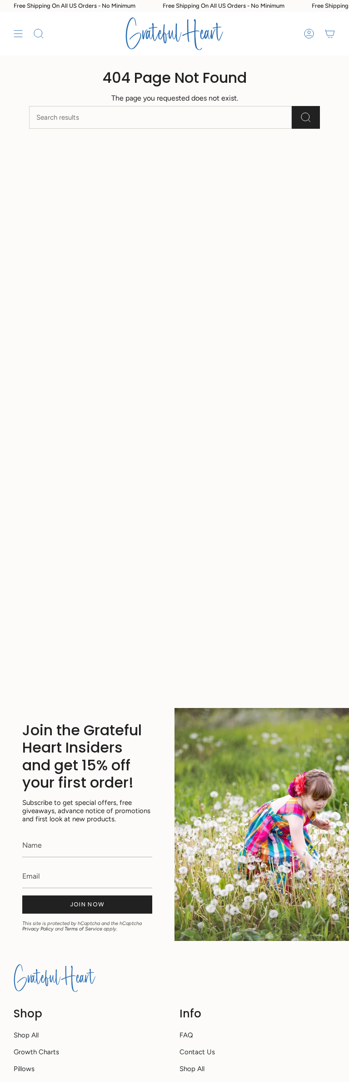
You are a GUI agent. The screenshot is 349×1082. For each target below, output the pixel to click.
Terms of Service (83, 929)
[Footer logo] (54, 977)
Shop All (26, 1035)
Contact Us (197, 1052)
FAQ (186, 1035)
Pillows (24, 1069)
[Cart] (329, 33)
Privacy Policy (38, 929)
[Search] (306, 117)
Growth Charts (36, 1052)
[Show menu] (18, 33)
